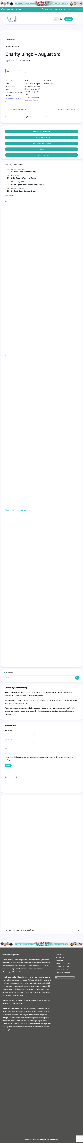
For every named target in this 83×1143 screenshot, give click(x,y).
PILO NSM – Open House (66, 109)
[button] (56, 19)
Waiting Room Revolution (41, 155)
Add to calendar (16, 71)
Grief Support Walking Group (23, 178)
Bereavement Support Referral (41, 137)
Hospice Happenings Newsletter (41, 131)
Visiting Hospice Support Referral (41, 143)
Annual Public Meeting (18, 109)
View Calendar (9, 196)
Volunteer (41, 149)
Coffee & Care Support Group (24, 171)
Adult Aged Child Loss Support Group (27, 184)
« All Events (10, 39)
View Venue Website (31, 100)
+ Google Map (34, 92)
